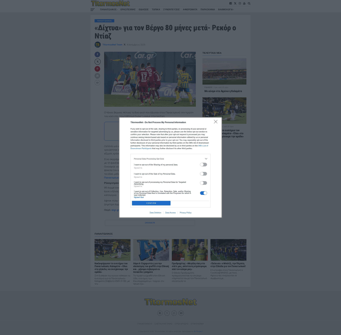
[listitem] (170, 158)
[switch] (203, 164)
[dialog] (170, 167)
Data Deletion (155, 213)
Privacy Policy (185, 213)
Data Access (170, 213)
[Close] (216, 122)
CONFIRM (151, 203)
